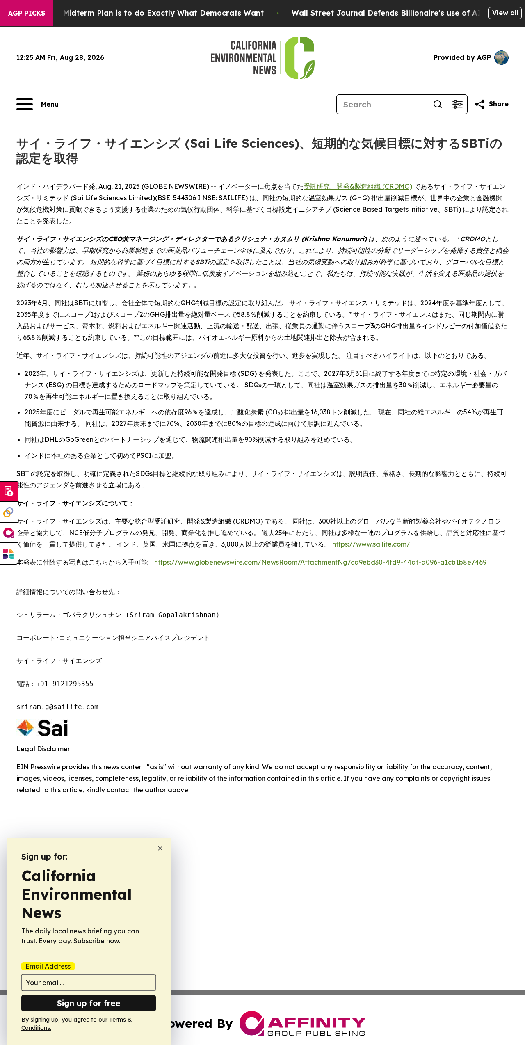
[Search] (437, 104)
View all (505, 13)
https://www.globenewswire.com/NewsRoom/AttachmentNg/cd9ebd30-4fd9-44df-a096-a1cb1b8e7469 (320, 562)
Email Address (48, 966)
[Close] (160, 848)
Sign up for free (88, 1003)
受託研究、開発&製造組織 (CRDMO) (358, 186)
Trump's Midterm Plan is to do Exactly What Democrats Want (147, 13)
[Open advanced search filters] (457, 104)
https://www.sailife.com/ (371, 544)
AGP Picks (26, 13)
